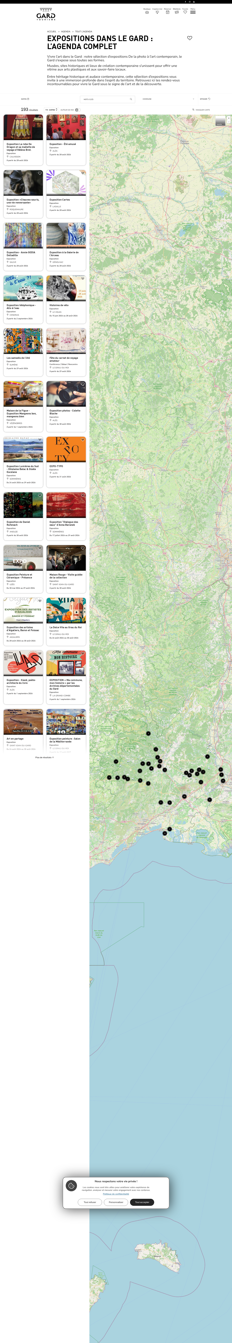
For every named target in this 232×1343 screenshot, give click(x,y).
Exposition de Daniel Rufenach (18, 523)
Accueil (51, 31)
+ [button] (228, 118)
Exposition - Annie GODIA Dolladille (21, 254)
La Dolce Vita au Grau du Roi (66, 627)
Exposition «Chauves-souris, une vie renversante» (23, 201)
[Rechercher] (131, 99)
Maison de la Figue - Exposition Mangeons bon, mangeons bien (21, 413)
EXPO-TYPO (56, 466)
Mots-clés (88, 99)
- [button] (228, 121)
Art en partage (15, 738)
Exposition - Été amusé (63, 144)
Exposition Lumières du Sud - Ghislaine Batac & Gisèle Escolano (23, 468)
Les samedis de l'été (18, 357)
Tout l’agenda (83, 31)
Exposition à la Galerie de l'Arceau (64, 254)
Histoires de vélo (59, 305)
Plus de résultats (43, 757)
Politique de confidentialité (116, 1194)
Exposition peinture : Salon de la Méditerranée (65, 740)
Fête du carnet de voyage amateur (64, 359)
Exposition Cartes (60, 199)
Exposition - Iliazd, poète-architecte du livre (21, 681)
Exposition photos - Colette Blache (65, 412)
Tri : (50, 110)
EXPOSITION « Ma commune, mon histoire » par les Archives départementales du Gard (66, 684)
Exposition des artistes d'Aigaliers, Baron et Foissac (23, 629)
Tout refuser (90, 1202)
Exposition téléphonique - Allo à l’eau (21, 306)
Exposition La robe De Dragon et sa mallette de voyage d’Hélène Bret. (21, 146)
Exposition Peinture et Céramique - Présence (19, 576)
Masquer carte (203, 110)
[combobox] (168, 99)
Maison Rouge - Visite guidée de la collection (66, 576)
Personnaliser (116, 1202)
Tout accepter (142, 1202)
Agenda (65, 31)
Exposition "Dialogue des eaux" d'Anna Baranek (64, 523)
